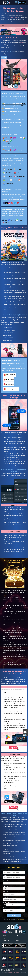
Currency (5, 886)
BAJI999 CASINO (12, 969)
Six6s (21, 42)
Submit (14, 915)
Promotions (18, 938)
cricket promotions (10, 374)
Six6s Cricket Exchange (12, 17)
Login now (21, 919)
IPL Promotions (10, 379)
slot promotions (10, 384)
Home (4, 935)
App (17, 935)
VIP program (6, 940)
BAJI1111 (3, 969)
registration (17, 459)
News (17, 940)
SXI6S (20, 969)
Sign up (23, 2)
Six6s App (9, 51)
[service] (14, 926)
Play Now (4, 57)
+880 (4, 904)
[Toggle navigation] (16, 2)
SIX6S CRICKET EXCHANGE (14, 972)
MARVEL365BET (5, 970)
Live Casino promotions (12, 389)
